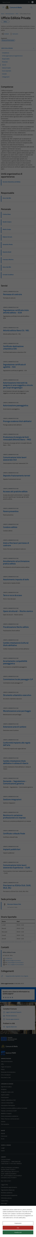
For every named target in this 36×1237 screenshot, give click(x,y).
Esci (18, 1228)
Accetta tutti (18, 1232)
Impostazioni (18, 1223)
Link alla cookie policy (19, 1218)
